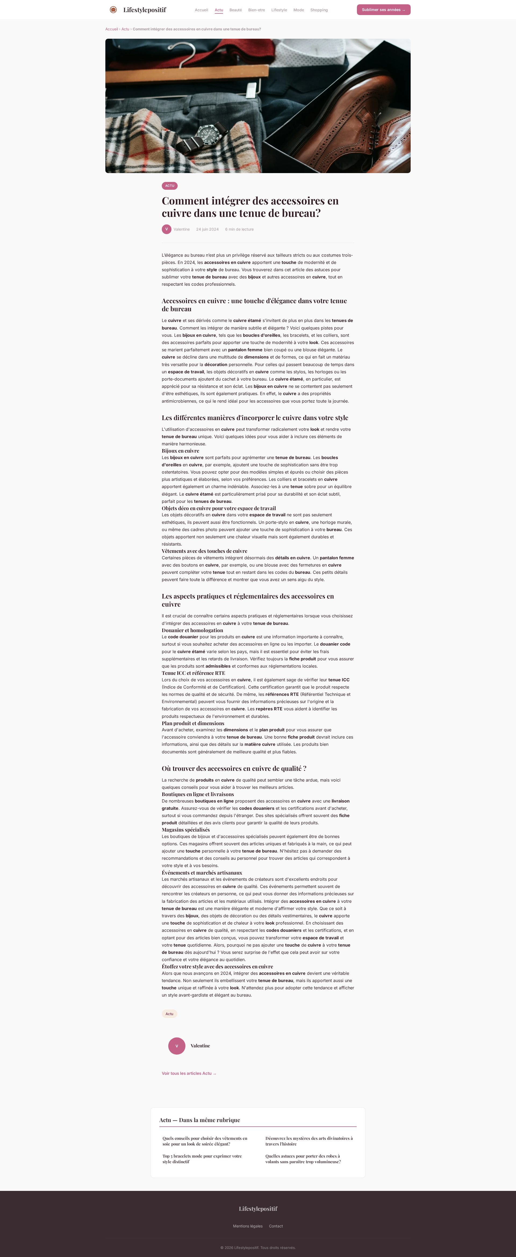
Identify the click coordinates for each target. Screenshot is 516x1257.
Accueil (201, 9)
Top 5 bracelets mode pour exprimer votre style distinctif (202, 1158)
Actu (219, 9)
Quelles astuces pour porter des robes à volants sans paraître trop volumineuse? (303, 1158)
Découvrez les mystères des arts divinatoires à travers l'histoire (309, 1141)
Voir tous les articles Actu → (189, 1073)
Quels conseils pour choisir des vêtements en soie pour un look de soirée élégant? (205, 1141)
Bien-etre (256, 9)
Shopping (319, 9)
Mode (298, 9)
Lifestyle (279, 9)
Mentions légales (248, 1226)
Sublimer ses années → (384, 9)
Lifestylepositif (144, 9)
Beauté (236, 9)
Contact (276, 1226)
